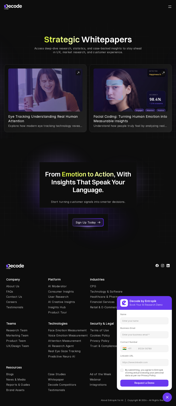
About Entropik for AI (112, 400)
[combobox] (130, 348)
